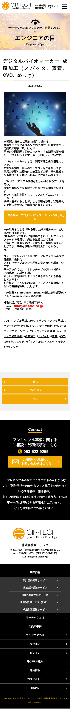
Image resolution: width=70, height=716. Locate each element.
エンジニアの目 (35, 635)
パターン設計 (12, 325)
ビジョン (35, 652)
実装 (25, 325)
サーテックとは (35, 617)
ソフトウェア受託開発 (41, 331)
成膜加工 (30, 336)
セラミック (11, 346)
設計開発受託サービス (35, 580)
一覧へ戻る (35, 389)
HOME (35, 687)
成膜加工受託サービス (35, 609)
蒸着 (54, 336)
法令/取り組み (35, 661)
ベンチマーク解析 (42, 325)
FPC (32, 320)
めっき (9, 341)
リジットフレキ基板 (51, 320)
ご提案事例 (35, 626)
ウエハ (50, 341)
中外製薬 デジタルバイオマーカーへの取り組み (35, 217)
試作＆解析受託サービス (35, 595)
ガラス (61, 341)
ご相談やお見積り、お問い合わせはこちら (36, 461)
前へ (35, 381)
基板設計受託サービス (35, 587)
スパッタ (43, 336)
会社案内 (35, 643)
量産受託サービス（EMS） (35, 602)
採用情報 (35, 670)
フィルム (38, 341)
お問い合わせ (35, 678)
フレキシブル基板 (16, 320)
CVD (63, 336)
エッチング (23, 341)
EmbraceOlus (20, 295)
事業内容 (35, 572)
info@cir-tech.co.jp (38, 556)
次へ (35, 399)
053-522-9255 (36, 451)
